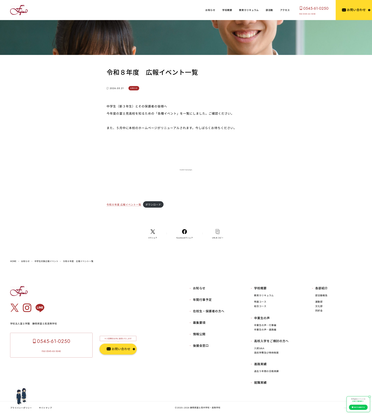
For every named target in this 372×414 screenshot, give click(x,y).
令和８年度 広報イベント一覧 (124, 204)
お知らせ (25, 261)
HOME (13, 261)
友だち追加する (359, 407)
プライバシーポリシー (21, 407)
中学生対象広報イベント (46, 261)
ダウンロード (153, 204)
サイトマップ (45, 407)
